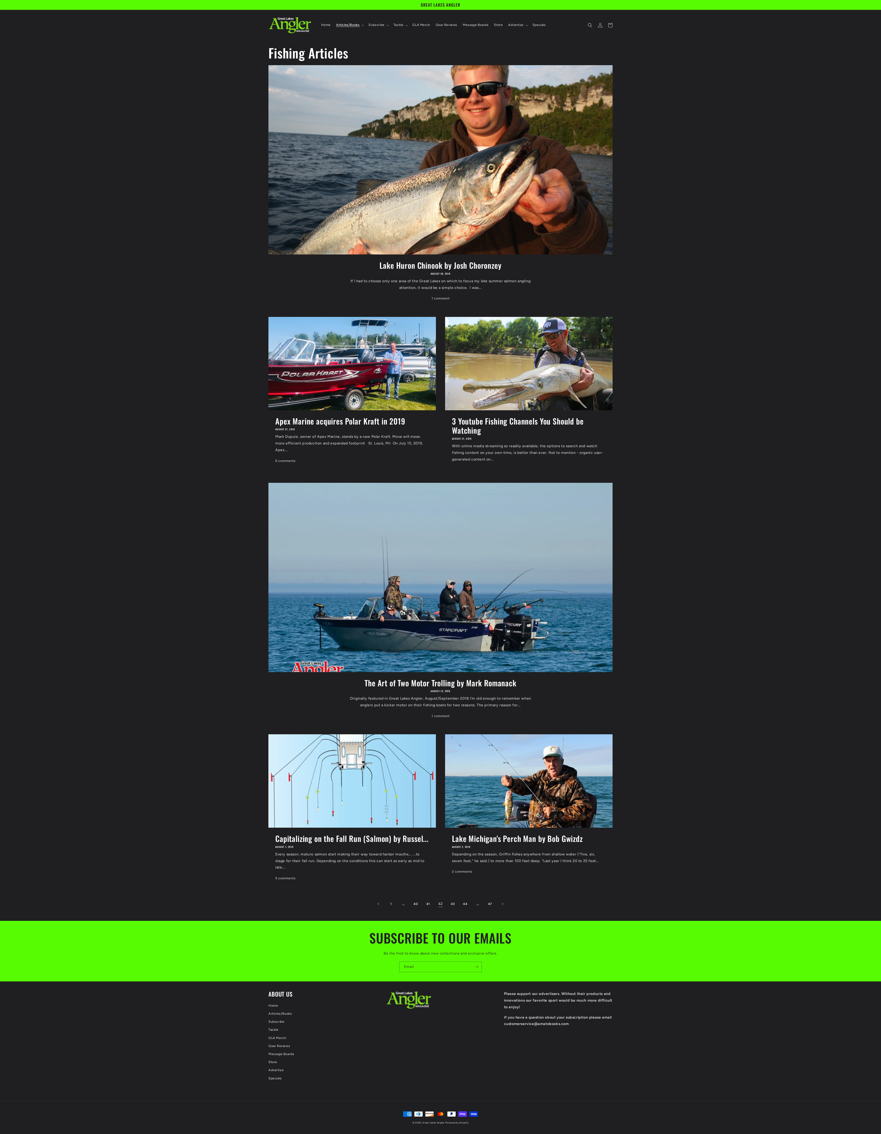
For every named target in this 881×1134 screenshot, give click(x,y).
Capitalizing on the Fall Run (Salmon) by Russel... (352, 838)
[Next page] (502, 904)
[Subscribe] (476, 966)
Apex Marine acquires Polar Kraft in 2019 (340, 421)
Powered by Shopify (457, 1122)
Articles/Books (280, 1014)
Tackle (273, 1030)
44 (465, 904)
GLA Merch (277, 1038)
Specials (275, 1078)
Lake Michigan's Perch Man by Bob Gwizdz (517, 838)
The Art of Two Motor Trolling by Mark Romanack (440, 683)
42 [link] (440, 904)
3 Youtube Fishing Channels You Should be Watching (518, 425)
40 (415, 904)
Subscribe (276, 1022)
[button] (349, 25)
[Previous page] (379, 904)
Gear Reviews (279, 1046)
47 (490, 904)
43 (453, 904)
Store (272, 1062)
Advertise (276, 1070)
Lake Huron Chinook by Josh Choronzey (440, 265)
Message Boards (281, 1054)
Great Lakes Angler (433, 1122)
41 (428, 904)
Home (273, 1006)
